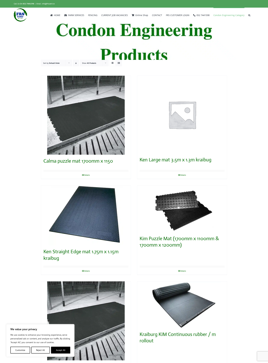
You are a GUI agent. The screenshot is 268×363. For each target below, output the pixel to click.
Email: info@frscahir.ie (45, 3)
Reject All (40, 350)
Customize (20, 350)
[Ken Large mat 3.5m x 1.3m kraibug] (182, 114)
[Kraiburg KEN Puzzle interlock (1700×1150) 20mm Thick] (86, 320)
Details (87, 175)
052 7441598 (28, 3)
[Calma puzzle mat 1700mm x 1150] (86, 115)
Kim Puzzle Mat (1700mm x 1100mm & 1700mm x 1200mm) (179, 241)
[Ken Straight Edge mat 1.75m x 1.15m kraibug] (86, 215)
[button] (249, 15)
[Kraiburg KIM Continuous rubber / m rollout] (182, 304)
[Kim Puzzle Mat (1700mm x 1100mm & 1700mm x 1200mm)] (182, 208)
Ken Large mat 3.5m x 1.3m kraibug (175, 160)
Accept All (60, 350)
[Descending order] (76, 63)
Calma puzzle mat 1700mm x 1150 (78, 161)
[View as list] (119, 63)
